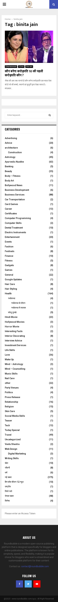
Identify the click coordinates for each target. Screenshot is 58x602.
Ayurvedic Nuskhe (14, 161)
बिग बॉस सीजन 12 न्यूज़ (14, 482)
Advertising (11, 138)
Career (8, 209)
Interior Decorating (15, 336)
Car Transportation (15, 199)
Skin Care (10, 411)
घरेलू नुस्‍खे (12, 312)
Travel (8, 434)
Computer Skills (13, 223)
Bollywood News (13, 185)
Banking (9, 166)
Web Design (11, 449)
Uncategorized (13, 439)
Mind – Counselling (15, 369)
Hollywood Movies (14, 322)
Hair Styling (11, 289)
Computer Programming (18, 218)
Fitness (9, 260)
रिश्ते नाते (8, 491)
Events (8, 241)
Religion (9, 406)
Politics (9, 392)
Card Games (11, 204)
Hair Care (10, 284)
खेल (6, 463)
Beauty (8, 171)
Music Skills (11, 373)
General (9, 275)
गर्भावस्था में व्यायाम (18, 307)
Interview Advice (13, 340)
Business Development (17, 190)
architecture (11, 147)
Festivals (9, 251)
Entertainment (11, 66)
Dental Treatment (14, 227)
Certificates (11, 213)
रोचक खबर (29, 66)
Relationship (11, 402)
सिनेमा (7, 500)
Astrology (10, 157)
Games (8, 270)
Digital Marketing (17, 453)
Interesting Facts (14, 331)
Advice (8, 143)
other (7, 383)
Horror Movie (12, 326)
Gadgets (9, 265)
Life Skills (10, 350)
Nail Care (10, 378)
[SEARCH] (49, 115)
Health (8, 293)
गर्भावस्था (11, 298)
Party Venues (12, 387)
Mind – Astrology (14, 364)
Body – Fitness (12, 176)
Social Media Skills (15, 416)
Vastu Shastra (12, 444)
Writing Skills (12, 458)
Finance (9, 256)
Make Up (9, 359)
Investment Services (15, 345)
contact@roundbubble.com (35, 566)
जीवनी (7, 467)
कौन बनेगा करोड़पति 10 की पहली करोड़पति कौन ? (24, 73)
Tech (7, 425)
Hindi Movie (11, 317)
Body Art (9, 180)
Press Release (12, 397)
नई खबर (21, 66)
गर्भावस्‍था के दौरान (18, 303)
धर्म (6, 472)
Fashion (9, 246)
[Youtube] (36, 583)
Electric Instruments (15, 232)
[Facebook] (19, 583)
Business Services (14, 194)
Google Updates (13, 279)
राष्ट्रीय (8, 486)
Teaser (8, 420)
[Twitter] (28, 583)
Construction (15, 152)
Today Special (12, 430)
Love (7, 354)
